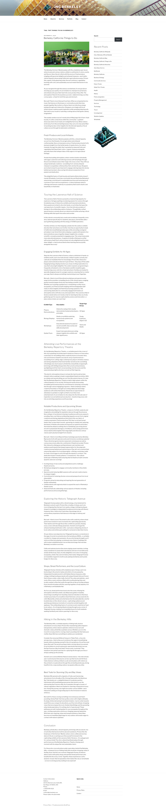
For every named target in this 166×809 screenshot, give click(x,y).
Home (45, 19)
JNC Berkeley (67, 7)
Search (96, 36)
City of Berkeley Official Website (103, 55)
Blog (77, 19)
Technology (97, 106)
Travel (95, 110)
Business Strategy (99, 77)
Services (61, 19)
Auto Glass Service (99, 68)
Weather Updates (99, 116)
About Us (53, 19)
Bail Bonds (97, 71)
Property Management (100, 100)
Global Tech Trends (99, 87)
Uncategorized (98, 113)
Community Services (100, 80)
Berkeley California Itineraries (102, 64)
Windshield (97, 119)
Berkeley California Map (100, 58)
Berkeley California (99, 74)
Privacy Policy (80, 790)
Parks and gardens (99, 97)
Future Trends (98, 84)
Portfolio (69, 19)
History (96, 93)
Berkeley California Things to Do (60, 38)
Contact (84, 19)
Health (96, 90)
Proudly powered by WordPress (61, 805)
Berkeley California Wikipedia (102, 51)
